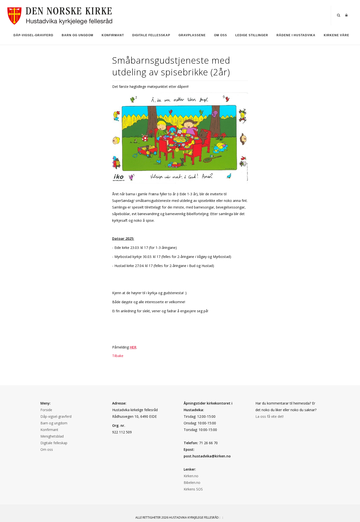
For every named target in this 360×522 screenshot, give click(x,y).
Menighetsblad (52, 436)
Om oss (220, 35)
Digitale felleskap (53, 443)
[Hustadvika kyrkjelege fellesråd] (60, 15)
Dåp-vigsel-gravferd (56, 416)
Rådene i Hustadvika (295, 35)
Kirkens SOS (193, 489)
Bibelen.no (192, 482)
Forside (46, 409)
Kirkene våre (336, 35)
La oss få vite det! (269, 416)
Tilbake (117, 355)
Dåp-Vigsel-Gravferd (33, 35)
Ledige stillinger (251, 35)
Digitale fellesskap (151, 35)
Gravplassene (192, 35)
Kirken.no (191, 476)
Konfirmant (113, 35)
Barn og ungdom (77, 35)
